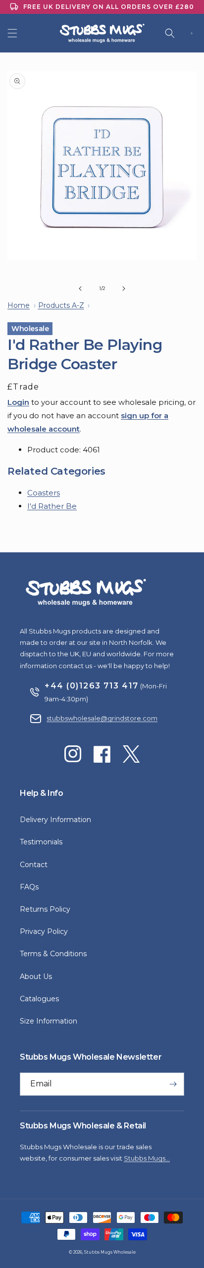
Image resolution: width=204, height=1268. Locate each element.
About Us (36, 976)
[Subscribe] (173, 1084)
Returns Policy (45, 909)
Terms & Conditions (53, 953)
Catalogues (39, 998)
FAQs (29, 886)
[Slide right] (124, 288)
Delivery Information (55, 819)
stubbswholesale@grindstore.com (102, 718)
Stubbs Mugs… (147, 1158)
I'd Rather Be (52, 506)
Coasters (43, 492)
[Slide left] (80, 288)
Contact (34, 864)
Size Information (48, 1021)
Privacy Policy (44, 931)
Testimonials (41, 841)
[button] (12, 33)
